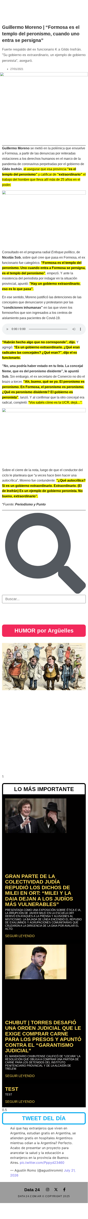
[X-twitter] (56, 1189)
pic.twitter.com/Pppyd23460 (42, 1162)
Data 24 (32, 1189)
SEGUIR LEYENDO (20, 936)
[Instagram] (47, 1189)
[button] (17, 7)
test (11, 1089)
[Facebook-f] (64, 1189)
